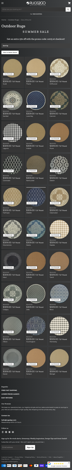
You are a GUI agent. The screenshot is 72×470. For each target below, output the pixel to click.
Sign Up (30, 447)
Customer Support (7, 457)
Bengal (52, 374)
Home (3, 20)
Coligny (6, 309)
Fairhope (6, 213)
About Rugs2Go (58, 457)
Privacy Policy (19, 457)
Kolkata (29, 277)
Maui (5, 277)
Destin (52, 180)
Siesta (28, 245)
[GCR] (49, 463)
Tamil (52, 277)
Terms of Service (42, 457)
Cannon (53, 116)
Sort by (5, 45)
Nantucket (30, 180)
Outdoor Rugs (13, 20)
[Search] (68, 9)
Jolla (28, 309)
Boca (51, 309)
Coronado (6, 180)
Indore (28, 148)
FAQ (50, 457)
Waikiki (29, 213)
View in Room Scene (10, 52)
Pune (52, 148)
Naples (52, 245)
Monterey (53, 342)
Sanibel (5, 116)
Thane (28, 84)
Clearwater (54, 213)
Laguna (6, 148)
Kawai (5, 374)
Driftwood (53, 84)
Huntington (30, 342)
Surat (5, 84)
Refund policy (15, 459)
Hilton (5, 342)
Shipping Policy (30, 457)
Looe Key (29, 116)
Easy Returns (5, 459)
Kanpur (29, 374)
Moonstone (7, 245)
